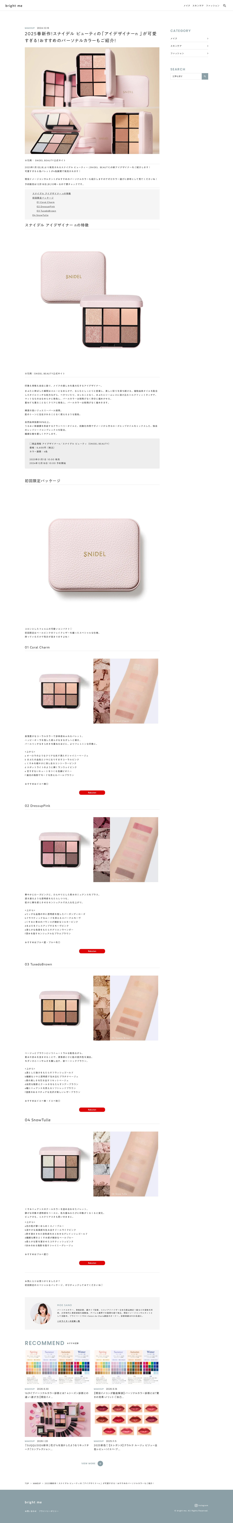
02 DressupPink (46, 206)
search (225, 6)
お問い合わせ (31, 1511)
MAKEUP (37, 1483)
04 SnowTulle (40, 215)
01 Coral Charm (46, 202)
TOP (27, 1483)
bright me (14, 5)
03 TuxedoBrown (46, 211)
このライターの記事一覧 (68, 1321)
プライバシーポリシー (49, 1511)
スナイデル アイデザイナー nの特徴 (51, 193)
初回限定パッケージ (43, 198)
